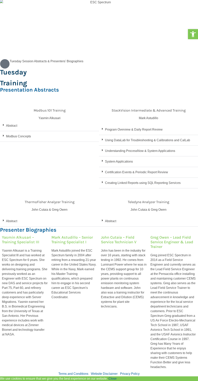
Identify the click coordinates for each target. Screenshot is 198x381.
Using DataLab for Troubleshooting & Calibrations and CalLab (147, 140)
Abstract (11, 125)
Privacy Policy (130, 373)
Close (112, 378)
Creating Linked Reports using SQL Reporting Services (143, 182)
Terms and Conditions (73, 373)
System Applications (119, 161)
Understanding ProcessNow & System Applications (140, 150)
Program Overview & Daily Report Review (134, 129)
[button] (193, 34)
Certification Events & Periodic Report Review (136, 172)
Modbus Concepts (18, 136)
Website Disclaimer (104, 373)
